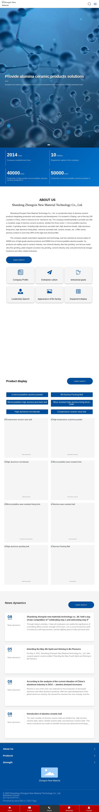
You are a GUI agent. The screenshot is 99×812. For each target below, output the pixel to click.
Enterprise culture (49, 280)
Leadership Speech (21, 299)
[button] (48, 144)
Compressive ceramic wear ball (71, 412)
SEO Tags (31, 801)
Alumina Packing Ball (72, 581)
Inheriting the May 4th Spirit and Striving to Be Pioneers (54, 649)
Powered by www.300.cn (14, 801)
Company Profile (20, 280)
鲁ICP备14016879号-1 (11, 798)
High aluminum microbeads (27, 412)
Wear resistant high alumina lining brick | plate (71, 403)
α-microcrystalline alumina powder (27, 395)
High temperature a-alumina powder (73, 454)
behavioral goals (78, 280)
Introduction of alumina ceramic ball (44, 714)
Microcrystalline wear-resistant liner (72, 496)
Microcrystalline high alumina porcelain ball (27, 402)
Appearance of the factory (49, 299)
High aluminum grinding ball (26, 581)
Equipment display (78, 299)
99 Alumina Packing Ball (72, 395)
